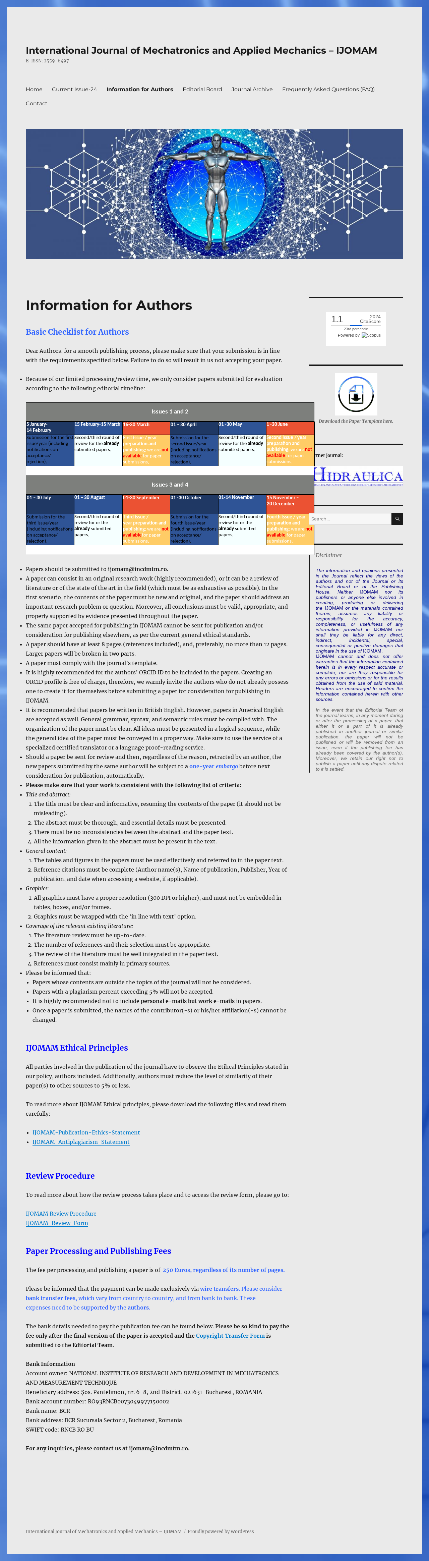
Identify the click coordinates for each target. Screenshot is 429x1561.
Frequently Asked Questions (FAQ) (328, 89)
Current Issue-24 (74, 89)
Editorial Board (202, 89)
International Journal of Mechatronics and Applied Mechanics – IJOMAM (201, 50)
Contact (37, 103)
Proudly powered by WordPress (221, 1532)
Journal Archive (252, 89)
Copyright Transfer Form (231, 1335)
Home (34, 89)
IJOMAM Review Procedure (61, 1213)
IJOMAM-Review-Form (57, 1223)
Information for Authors (140, 89)
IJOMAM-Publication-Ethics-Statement (86, 1132)
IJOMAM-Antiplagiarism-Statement (81, 1141)
